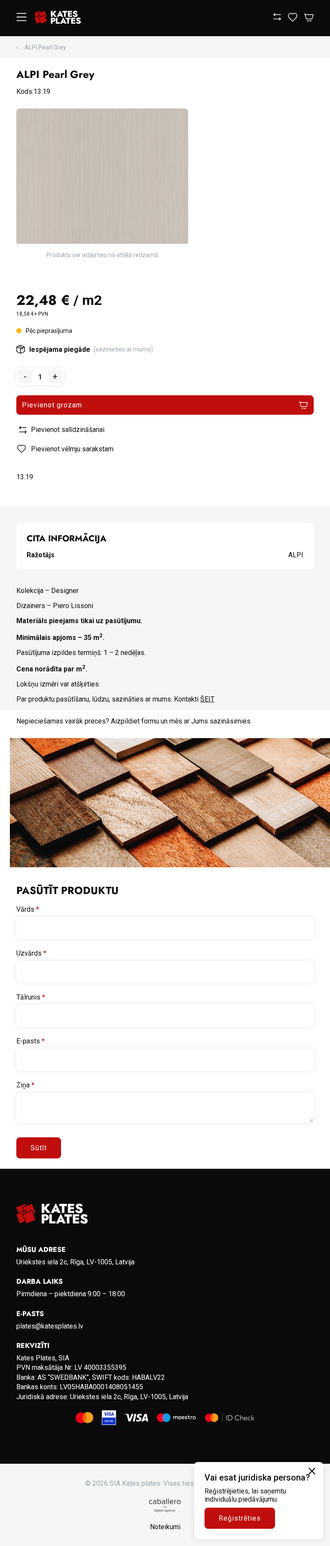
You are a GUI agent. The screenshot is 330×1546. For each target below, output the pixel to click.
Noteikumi (165, 1527)
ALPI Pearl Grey (45, 47)
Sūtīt (39, 1148)
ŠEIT (207, 699)
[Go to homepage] (57, 18)
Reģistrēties (240, 1518)
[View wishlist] (292, 19)
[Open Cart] (309, 18)
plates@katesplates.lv (49, 1326)
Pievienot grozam (52, 405)
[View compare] (277, 18)
